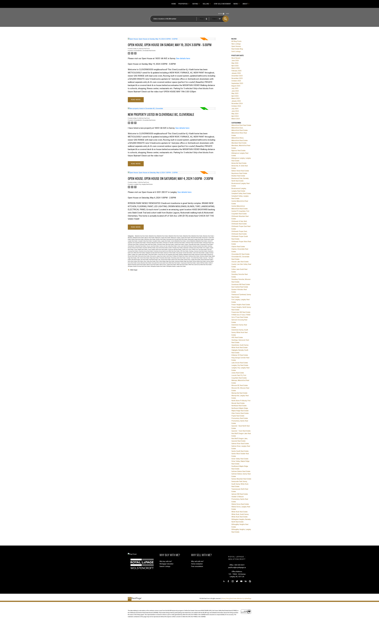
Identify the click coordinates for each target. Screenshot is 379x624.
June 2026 (235, 60)
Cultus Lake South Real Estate (184, 246)
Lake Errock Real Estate (199, 252)
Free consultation (197, 566)
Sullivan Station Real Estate (199, 261)
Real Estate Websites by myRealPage (240, 598)
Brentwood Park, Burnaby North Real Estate (177, 239)
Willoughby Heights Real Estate (158, 266)
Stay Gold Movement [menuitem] (222, 4)
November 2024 (237, 103)
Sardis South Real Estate (207, 259)
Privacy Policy (225, 598)
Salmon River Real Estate (178, 259)
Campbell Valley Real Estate (145, 241)
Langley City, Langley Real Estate (143, 184)
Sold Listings (236, 51)
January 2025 (236, 101)
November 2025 (237, 78)
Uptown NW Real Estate (202, 263)
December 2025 (237, 76)
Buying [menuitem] (195, 4)
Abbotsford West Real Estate (175, 236)
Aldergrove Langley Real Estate (162, 237)
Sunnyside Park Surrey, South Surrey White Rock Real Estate (166, 263)
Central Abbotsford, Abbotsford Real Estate (197, 241)
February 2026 (236, 71)
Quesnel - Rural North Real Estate (194, 258)
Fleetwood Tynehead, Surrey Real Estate (193, 247)
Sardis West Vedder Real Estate (135, 261)
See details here (183, 58)
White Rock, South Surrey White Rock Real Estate (200, 264)
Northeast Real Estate (194, 256)
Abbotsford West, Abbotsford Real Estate (193, 236)
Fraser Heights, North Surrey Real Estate (157, 249)
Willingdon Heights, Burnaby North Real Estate (139, 266)
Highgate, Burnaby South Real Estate (154, 252)
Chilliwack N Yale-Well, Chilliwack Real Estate (174, 242)
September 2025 (237, 83)
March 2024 (235, 119)
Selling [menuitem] (206, 4)
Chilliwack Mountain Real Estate (154, 242)
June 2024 (235, 111)
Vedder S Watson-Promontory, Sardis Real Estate (239, 499)
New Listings (236, 44)
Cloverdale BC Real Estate (206, 244)
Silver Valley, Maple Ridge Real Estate (165, 261)
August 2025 (235, 86)
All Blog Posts (236, 41)
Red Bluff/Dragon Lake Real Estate (140, 259)
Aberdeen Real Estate (208, 236)
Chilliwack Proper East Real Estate (194, 242)
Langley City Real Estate (239, 365)
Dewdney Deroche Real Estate (200, 246)
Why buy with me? (165, 561)
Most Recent (235, 58)
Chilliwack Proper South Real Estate (147, 244)
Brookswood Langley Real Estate (196, 239)
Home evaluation (197, 564)
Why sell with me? (197, 561)
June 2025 (235, 91)
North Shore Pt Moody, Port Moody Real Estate (177, 256)
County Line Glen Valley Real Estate (168, 246)
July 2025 (234, 88)
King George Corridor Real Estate (184, 252)
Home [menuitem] (173, 4)
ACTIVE (220, 13)
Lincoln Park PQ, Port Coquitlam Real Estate (168, 254)
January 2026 (236, 73)
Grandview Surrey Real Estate (146, 251)
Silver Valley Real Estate (150, 261)
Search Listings (164, 566)
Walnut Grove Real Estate (153, 264)
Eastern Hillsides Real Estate (176, 247)
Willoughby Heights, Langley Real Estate (176, 266)
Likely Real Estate (152, 254)
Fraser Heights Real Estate (140, 249)
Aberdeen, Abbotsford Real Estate (136, 237)
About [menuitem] (245, 4)
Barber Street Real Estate (138, 239)
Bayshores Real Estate (150, 239)
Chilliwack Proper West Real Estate (165, 244)
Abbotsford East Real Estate (141, 236)
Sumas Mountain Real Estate (144, 263)
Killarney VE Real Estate (170, 252)
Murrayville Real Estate (144, 256)
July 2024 (234, 109)
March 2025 (235, 98)
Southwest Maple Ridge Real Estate (183, 261)
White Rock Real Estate (182, 264)
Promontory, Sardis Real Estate (178, 258)
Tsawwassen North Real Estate (188, 263)
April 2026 (235, 66)
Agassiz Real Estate (150, 237)
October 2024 (236, 106)
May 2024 (234, 114)
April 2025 (235, 96)
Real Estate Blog (237, 49)
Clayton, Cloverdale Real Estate (192, 244)
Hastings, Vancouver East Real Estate (198, 251)
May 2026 (234, 63)
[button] (224, 581)
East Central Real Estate (162, 247)
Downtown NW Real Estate (149, 247)
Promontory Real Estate (165, 258)
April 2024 (235, 116)
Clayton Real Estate (179, 244)
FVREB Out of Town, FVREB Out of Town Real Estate (194, 249)
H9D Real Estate (184, 251)
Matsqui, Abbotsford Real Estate (187, 254)
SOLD (227, 13)
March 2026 (235, 68)
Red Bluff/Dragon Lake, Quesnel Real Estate (160, 259)
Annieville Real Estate (196, 237)
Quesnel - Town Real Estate (240, 431)
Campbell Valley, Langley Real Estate (162, 241)
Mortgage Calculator (166, 564)
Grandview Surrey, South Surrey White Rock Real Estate (167, 251)
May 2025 (234, 93)
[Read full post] (172, 40)
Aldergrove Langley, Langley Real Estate (180, 237)
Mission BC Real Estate (201, 254)
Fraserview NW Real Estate (174, 249)
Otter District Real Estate (143, 258)
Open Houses (236, 46)
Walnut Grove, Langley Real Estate (168, 264)
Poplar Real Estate (154, 258)
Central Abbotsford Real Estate (178, 241)
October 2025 (236, 81)
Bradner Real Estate (161, 239)
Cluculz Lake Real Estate (153, 246)
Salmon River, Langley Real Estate (192, 259)
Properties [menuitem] (183, 4)
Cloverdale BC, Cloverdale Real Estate (144, 50)
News (235, 4)
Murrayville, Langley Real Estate (158, 256)
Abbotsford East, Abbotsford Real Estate (158, 236)
